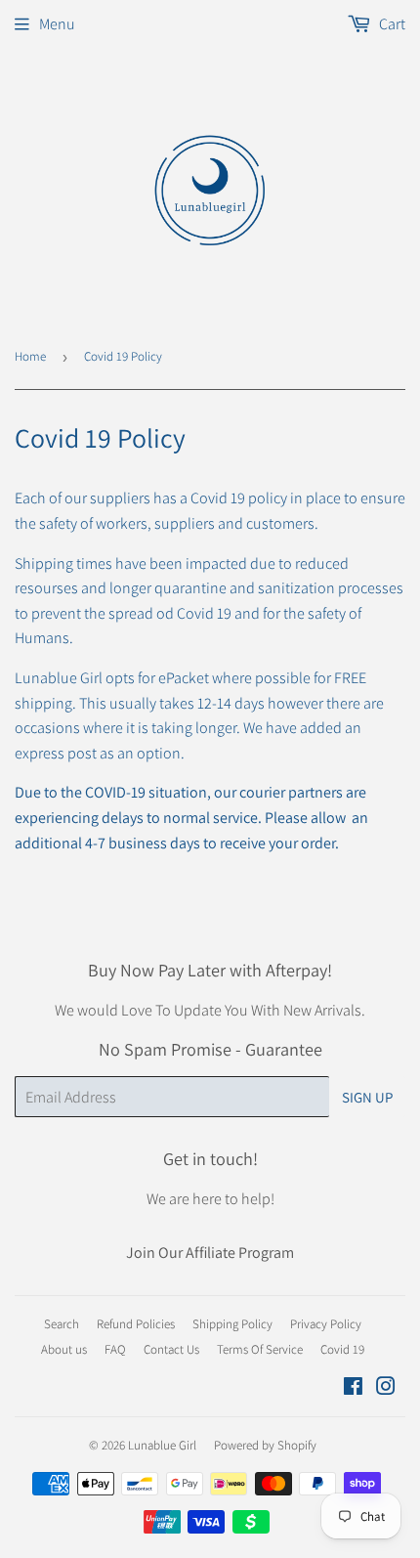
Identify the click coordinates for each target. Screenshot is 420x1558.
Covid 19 (342, 1349)
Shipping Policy (232, 1324)
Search (61, 1324)
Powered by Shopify (265, 1445)
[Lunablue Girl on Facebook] (353, 1388)
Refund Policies (136, 1324)
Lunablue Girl (162, 1445)
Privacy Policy (325, 1324)
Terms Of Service (260, 1349)
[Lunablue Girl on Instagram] (386, 1388)
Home (30, 356)
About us (64, 1349)
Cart (390, 24)
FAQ (115, 1349)
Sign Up (367, 1097)
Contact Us (171, 1349)
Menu (57, 24)
